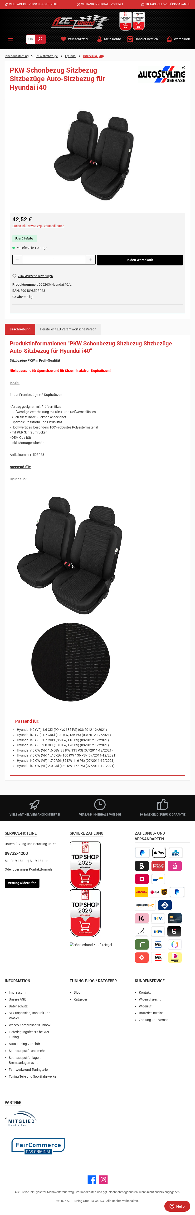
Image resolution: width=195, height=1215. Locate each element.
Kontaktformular (41, 869)
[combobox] (30, 39)
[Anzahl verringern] (17, 259)
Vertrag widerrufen (22, 883)
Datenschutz (18, 1006)
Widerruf (145, 1006)
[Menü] (11, 39)
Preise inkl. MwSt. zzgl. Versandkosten (38, 226)
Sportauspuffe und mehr (27, 1051)
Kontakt (145, 993)
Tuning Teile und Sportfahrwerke (32, 1077)
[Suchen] (40, 39)
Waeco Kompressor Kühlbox (29, 1025)
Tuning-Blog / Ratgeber (93, 981)
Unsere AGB (17, 999)
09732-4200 (16, 853)
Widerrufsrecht (150, 999)
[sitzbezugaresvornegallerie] (97, 156)
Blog (77, 993)
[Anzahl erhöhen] (91, 259)
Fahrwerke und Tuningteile (28, 1070)
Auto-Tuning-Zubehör (24, 1044)
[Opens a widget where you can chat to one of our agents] (177, 1207)
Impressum (17, 993)
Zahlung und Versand (155, 1020)
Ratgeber (80, 999)
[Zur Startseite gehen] (80, 22)
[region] (97, 156)
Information (17, 981)
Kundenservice (150, 981)
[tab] (20, 329)
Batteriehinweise (151, 1013)
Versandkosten (86, 1192)
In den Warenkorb (140, 260)
